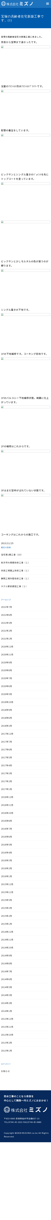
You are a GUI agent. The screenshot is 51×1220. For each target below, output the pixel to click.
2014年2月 (6, 1003)
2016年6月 (6, 836)
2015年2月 (6, 915)
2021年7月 (6, 606)
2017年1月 (6, 789)
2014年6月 (6, 979)
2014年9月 (6, 955)
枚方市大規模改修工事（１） (15, 562)
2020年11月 (7, 654)
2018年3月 (6, 725)
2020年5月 (6, 694)
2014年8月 (6, 963)
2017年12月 (7, 733)
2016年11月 (7, 805)
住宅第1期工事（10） (12, 554)
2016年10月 (7, 812)
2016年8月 (6, 820)
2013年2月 (6, 1042)
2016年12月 (7, 797)
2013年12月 (7, 1018)
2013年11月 (7, 1026)
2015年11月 (7, 892)
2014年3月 (6, 995)
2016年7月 (6, 828)
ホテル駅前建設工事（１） (14, 586)
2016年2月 (6, 868)
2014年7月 (6, 971)
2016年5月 (6, 844)
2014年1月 (6, 1011)
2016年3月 (6, 860)
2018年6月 (6, 717)
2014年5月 (6, 987)
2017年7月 (6, 741)
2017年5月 (6, 757)
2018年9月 (6, 709)
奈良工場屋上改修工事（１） (15, 570)
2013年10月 (7, 1034)
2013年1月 (6, 1050)
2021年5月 (6, 622)
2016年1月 (6, 876)
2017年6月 (6, 749)
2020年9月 (6, 662)
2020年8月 (6, 670)
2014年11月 (7, 939)
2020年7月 (6, 678)
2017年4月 (6, 765)
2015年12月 (7, 884)
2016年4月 (6, 852)
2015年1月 (6, 923)
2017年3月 (6, 773)
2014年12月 (7, 931)
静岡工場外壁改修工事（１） (15, 578)
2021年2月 (6, 630)
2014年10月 (7, 947)
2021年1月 (6, 638)
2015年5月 (6, 900)
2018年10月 (7, 702)
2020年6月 (6, 686)
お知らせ (5, 1071)
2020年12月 (7, 646)
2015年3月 (6, 907)
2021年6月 (6, 614)
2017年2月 (6, 781)
